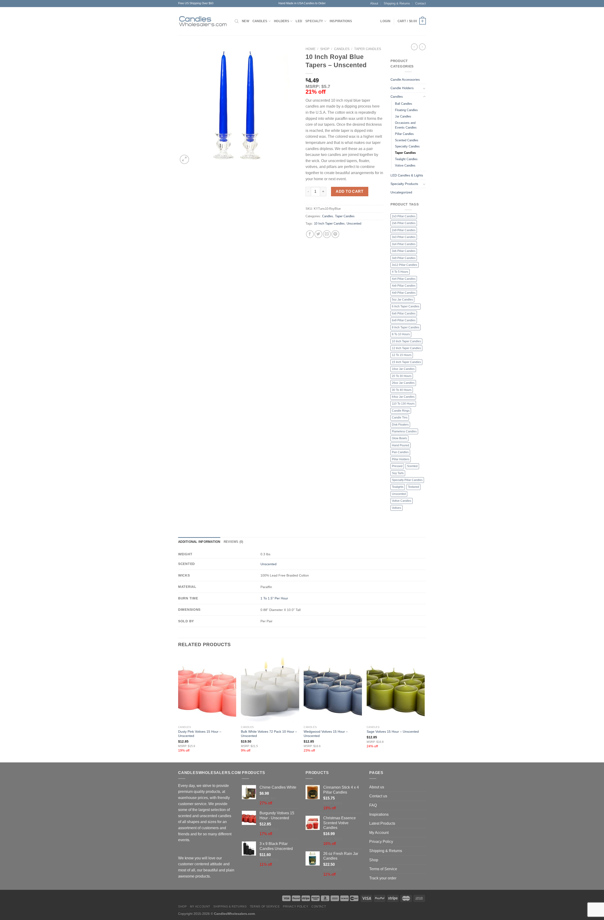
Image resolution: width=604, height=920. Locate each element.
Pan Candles (400, 452)
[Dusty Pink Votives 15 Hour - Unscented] (207, 688)
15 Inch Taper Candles (406, 362)
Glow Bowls (399, 438)
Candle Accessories (405, 79)
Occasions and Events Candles (406, 125)
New (245, 21)
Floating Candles (406, 110)
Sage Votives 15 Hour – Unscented (393, 731)
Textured (413, 486)
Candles (260, 21)
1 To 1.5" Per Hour (274, 598)
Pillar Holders (400, 459)
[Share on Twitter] (318, 234)
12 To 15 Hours (401, 355)
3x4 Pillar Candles (403, 244)
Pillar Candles (404, 134)
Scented (412, 466)
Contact (420, 3)
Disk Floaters (400, 424)
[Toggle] (424, 88)
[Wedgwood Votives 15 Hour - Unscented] (333, 688)
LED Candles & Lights (406, 175)
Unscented (354, 223)
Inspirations (341, 21)
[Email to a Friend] (327, 234)
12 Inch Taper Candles (406, 348)
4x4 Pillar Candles (403, 278)
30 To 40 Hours (401, 390)
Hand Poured (400, 445)
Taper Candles (367, 49)
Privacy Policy (381, 842)
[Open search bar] (237, 21)
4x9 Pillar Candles (403, 292)
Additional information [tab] (199, 542)
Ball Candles (403, 103)
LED (299, 21)
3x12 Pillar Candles (404, 264)
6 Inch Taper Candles (405, 306)
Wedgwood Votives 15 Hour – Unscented (326, 734)
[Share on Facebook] (310, 234)
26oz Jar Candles (403, 382)
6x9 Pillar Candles (403, 320)
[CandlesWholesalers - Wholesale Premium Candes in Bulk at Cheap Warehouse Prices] (203, 21)
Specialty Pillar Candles (407, 480)
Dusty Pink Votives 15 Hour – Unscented (199, 734)
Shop (324, 49)
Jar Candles (403, 116)
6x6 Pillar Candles (403, 313)
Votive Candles (405, 165)
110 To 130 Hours (403, 403)
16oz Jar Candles (403, 369)
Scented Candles (406, 140)
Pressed (397, 466)
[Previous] (178, 707)
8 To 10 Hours (401, 334)
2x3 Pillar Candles (403, 216)
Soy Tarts (398, 473)
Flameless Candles (404, 431)
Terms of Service (383, 869)
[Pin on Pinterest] (335, 234)
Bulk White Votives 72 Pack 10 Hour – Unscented (269, 734)
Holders (281, 21)
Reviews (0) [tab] (233, 542)
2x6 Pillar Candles (403, 223)
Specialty (314, 21)
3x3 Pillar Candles (403, 237)
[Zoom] (184, 159)
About (374, 3)
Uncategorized (401, 192)
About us (376, 787)
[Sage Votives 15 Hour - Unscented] (396, 688)
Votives (396, 507)
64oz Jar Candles (403, 396)
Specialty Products (404, 184)
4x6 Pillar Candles (403, 285)
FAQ (373, 805)
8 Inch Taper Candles (405, 327)
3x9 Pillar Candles (403, 258)
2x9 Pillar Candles (403, 230)
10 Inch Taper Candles (329, 223)
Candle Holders (402, 88)
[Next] (424, 707)
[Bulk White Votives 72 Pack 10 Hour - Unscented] (270, 688)
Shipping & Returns (397, 3)
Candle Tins (399, 417)
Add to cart (349, 191)
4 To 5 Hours (400, 271)
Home (310, 49)
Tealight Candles (406, 159)
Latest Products (382, 823)
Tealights (397, 486)
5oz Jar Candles (402, 299)
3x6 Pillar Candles (403, 251)
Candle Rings (401, 410)
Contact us (378, 796)
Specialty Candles (407, 146)
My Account (379, 833)
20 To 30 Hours (401, 376)
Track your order (382, 878)
